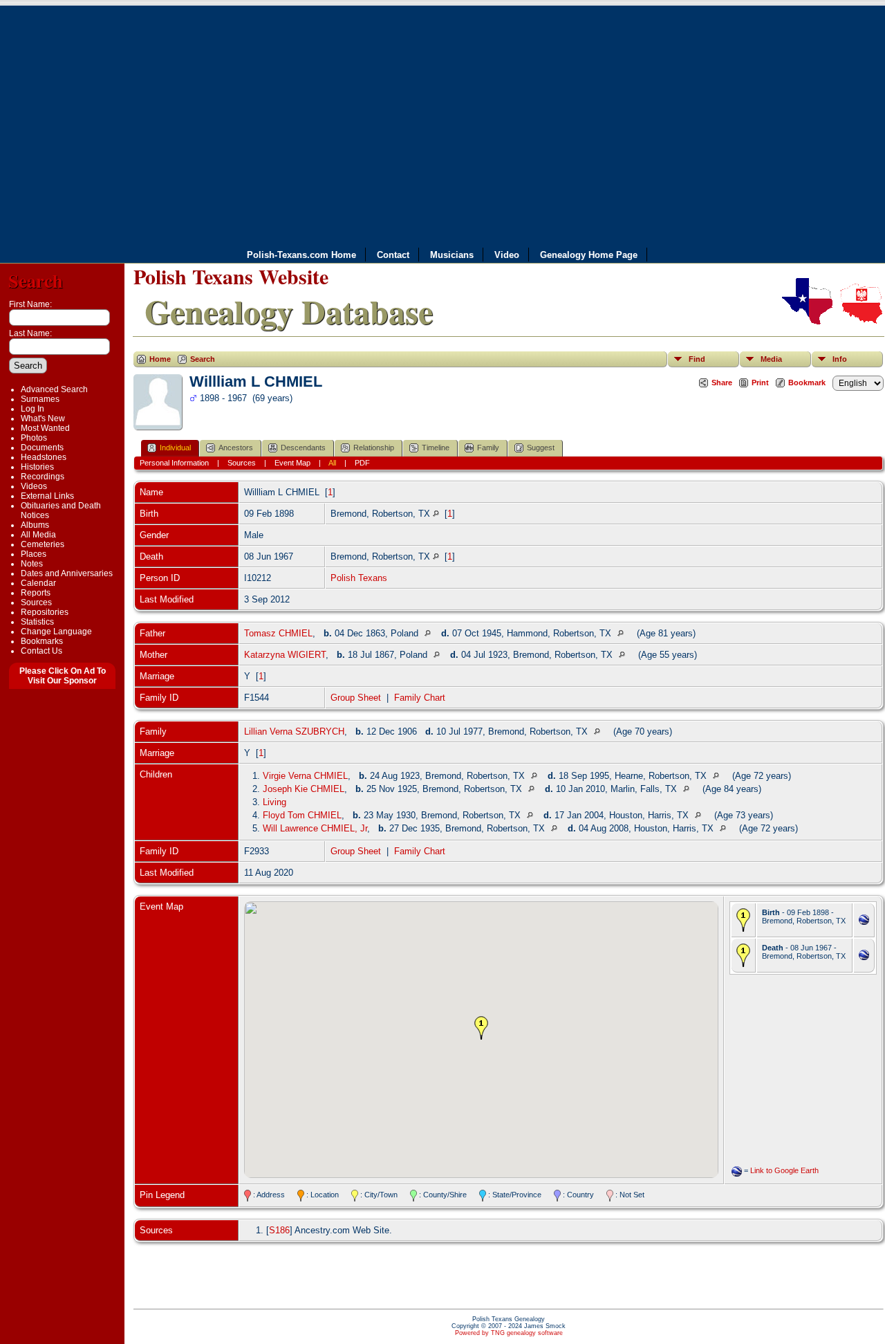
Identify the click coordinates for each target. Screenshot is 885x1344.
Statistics (37, 622)
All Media (38, 535)
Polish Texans (358, 578)
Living (274, 802)
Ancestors (235, 447)
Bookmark (807, 382)
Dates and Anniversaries (67, 573)
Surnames (40, 399)
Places (33, 554)
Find (697, 359)
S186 (279, 1230)
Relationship (373, 447)
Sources (36, 602)
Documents (42, 447)
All (332, 463)
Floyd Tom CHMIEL (302, 815)
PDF (362, 463)
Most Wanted (45, 428)
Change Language (56, 631)
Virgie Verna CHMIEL (305, 776)
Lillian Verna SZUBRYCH (294, 731)
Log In (32, 409)
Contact (393, 255)
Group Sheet (355, 697)
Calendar (38, 583)
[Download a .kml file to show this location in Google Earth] (864, 922)
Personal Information (174, 463)
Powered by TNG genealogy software (509, 1332)
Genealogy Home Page (588, 255)
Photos (34, 438)
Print (760, 382)
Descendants (303, 447)
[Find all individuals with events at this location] (436, 513)
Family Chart (419, 697)
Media (771, 359)
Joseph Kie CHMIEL (303, 789)
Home (160, 359)
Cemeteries (42, 544)
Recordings (42, 476)
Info (839, 359)
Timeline (435, 447)
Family (488, 447)
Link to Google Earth (784, 1170)
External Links (47, 496)
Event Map (292, 463)
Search (35, 280)
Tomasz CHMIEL (278, 633)
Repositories (44, 612)
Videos (34, 486)
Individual (175, 447)
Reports (35, 593)
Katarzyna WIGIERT (285, 655)
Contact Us (41, 651)
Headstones (43, 457)
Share (721, 382)
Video (506, 255)
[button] (481, 1028)
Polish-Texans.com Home (301, 255)
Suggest (541, 447)
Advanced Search (54, 389)
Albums (35, 525)
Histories (37, 467)
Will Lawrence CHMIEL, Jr (315, 828)
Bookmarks (42, 641)
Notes (32, 564)
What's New (43, 418)
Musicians (452, 255)
